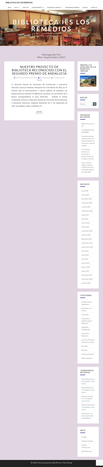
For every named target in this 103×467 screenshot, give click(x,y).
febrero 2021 (85, 267)
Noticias (84, 350)
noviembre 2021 (86, 243)
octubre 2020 (85, 283)
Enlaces (85, 7)
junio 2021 (84, 251)
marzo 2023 (85, 223)
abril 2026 (84, 191)
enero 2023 (85, 227)
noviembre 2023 (86, 211)
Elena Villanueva (87, 379)
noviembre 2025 (86, 203)
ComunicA (84, 315)
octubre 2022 (85, 235)
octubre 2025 (85, 207)
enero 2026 (85, 195)
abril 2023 (84, 219)
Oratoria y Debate (87, 354)
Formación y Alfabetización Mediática (86, 321)
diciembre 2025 (86, 199)
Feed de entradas (87, 441)
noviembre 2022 (86, 231)
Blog (16, 7)
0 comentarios (59, 78)
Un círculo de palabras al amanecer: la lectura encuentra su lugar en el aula (87, 154)
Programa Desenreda (72, 7)
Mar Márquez (45, 78)
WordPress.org (86, 451)
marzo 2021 (85, 263)
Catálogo (25, 7)
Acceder (84, 437)
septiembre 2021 (87, 247)
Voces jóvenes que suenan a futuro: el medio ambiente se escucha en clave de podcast (88, 140)
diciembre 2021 (86, 239)
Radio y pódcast (86, 358)
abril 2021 (84, 259)
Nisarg (69, 463)
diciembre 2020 (86, 275)
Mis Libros (84, 346)
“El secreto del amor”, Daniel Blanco (87, 416)
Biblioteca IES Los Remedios (19, 2)
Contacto (94, 7)
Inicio (9, 7)
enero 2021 (85, 271)
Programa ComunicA (54, 7)
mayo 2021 (85, 255)
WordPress (57, 463)
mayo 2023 (85, 215)
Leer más (39, 112)
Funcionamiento (37, 7)
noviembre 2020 (86, 279)
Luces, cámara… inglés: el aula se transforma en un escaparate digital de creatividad (87, 167)
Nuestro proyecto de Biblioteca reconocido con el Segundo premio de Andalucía (39, 70)
